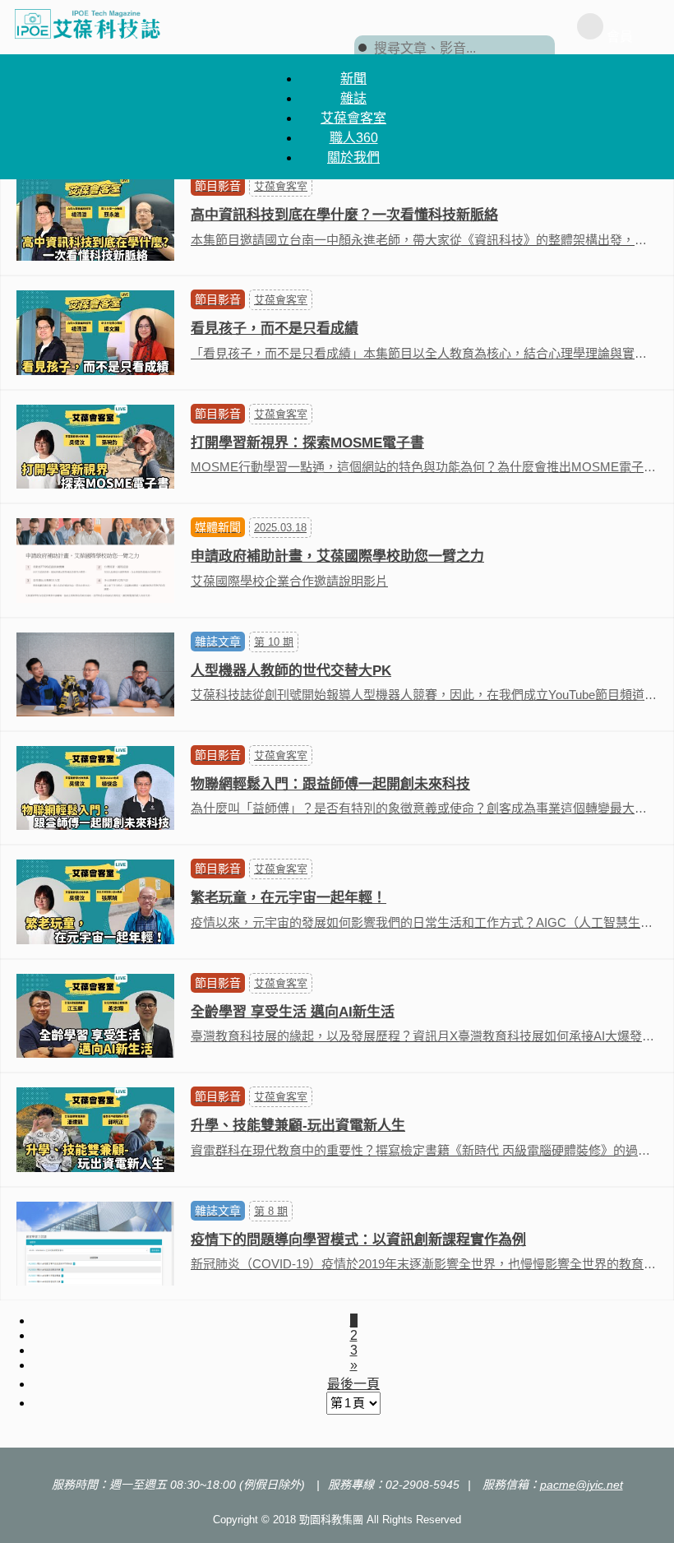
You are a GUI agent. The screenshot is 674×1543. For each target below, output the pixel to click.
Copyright (235, 1519)
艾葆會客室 (353, 118)
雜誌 (353, 98)
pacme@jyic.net (581, 1484)
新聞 (353, 79)
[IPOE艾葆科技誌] (87, 23)
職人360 (354, 138)
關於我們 (353, 157)
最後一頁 (353, 1384)
